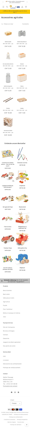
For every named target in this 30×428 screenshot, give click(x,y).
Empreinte (6, 338)
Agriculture (6, 301)
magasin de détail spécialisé (11, 342)
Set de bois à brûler (8, 130)
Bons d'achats (7, 290)
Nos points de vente (9, 346)
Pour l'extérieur (7, 309)
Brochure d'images (8, 331)
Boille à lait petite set (21, 41)
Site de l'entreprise (9, 327)
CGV (4, 356)
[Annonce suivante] (27, 2)
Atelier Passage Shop (11, 412)
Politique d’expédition (22, 419)
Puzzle (5, 305)
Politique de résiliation (15, 424)
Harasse (22, 64)
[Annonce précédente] (3, 2)
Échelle (8, 108)
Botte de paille (8, 41)
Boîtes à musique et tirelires (11, 313)
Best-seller (6, 294)
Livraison (6, 360)
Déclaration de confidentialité (12, 364)
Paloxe (21, 86)
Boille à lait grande (8, 86)
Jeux (4, 316)
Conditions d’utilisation (9, 419)
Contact (5, 334)
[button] (3, 7)
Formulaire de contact (10, 386)
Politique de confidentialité (15, 417)
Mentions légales (12, 422)
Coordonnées (20, 422)
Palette (21, 108)
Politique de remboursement (11, 367)
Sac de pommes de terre (8, 64)
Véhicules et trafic (8, 298)
